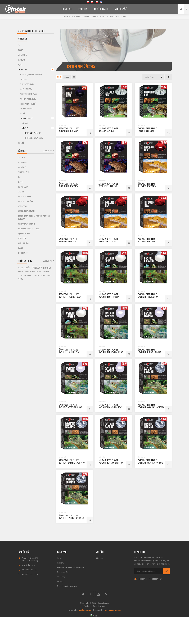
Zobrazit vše (47, 150)
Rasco (20, 248)
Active (20, 267)
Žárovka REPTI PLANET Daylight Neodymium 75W (149, 351)
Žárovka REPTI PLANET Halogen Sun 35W (108, 129)
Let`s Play (22, 157)
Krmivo (20, 271)
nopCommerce (85, 610)
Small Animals (23, 243)
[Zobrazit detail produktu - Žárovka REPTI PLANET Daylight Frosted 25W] (74, 322)
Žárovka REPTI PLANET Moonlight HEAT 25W (108, 185)
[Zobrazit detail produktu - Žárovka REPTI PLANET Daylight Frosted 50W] (153, 267)
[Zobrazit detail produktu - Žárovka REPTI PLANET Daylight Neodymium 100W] (113, 322)
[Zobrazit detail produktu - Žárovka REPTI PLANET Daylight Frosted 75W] (113, 267)
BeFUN (20, 181)
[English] (101, 2)
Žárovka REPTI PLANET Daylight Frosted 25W (69, 351)
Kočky (20, 50)
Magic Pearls (23, 206)
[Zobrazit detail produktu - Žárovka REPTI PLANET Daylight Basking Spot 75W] (113, 433)
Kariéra (60, 563)
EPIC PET (21, 191)
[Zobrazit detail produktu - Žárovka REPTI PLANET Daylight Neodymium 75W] (153, 322)
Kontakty (61, 576)
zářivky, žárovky (26, 118)
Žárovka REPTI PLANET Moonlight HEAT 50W (69, 185)
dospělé (27, 267)
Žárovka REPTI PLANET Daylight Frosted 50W (148, 295)
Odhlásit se (156, 579)
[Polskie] (97, 2)
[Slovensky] (92, 2)
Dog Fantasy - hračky (26, 211)
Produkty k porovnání (168, 77)
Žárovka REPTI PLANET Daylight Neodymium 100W (110, 351)
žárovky (25, 128)
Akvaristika (22, 55)
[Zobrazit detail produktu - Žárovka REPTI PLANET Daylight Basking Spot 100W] (74, 433)
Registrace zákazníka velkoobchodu (188, 11)
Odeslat (166, 571)
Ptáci (20, 64)
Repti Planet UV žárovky (33, 137)
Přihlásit (188, 6)
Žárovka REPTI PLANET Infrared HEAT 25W (147, 240)
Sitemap (99, 558)
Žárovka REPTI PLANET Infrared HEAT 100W (147, 185)
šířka (20, 279)
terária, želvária (26, 108)
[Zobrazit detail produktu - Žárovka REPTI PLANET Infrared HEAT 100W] (153, 156)
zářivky (25, 123)
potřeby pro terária (28, 98)
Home (65, 16)
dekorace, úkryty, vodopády (31, 74)
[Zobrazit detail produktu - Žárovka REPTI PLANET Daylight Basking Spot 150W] (153, 377)
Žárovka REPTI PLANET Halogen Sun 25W (147, 129)
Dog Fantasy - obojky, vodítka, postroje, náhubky (34, 217)
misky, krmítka (26, 89)
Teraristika (22, 69)
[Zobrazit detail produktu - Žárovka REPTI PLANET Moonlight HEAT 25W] (113, 156)
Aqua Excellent (24, 233)
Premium (36, 275)
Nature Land (23, 186)
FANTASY (37, 268)
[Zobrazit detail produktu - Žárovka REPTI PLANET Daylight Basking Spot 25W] (74, 488)
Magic (27, 271)
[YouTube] (98, 594)
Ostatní (21, 142)
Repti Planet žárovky (32, 133)
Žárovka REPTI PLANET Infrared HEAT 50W (108, 240)
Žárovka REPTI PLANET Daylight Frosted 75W (108, 295)
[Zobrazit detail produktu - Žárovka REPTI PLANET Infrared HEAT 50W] (113, 211)
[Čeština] (88, 2)
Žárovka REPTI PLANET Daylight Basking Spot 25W (71, 516)
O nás (59, 558)
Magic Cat (22, 238)
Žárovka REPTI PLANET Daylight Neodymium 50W (70, 406)
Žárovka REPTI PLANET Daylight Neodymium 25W (109, 406)
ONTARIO (46, 271)
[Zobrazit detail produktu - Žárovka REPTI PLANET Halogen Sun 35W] (113, 101)
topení (22, 113)
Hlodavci (21, 59)
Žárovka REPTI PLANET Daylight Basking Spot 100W (72, 461)
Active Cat (22, 167)
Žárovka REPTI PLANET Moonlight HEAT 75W (69, 129)
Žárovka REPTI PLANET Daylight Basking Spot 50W (150, 461)
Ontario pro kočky (25, 201)
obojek (38, 271)
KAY (19, 177)
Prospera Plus (24, 172)
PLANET (20, 275)
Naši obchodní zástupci (67, 586)
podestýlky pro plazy (28, 94)
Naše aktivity (63, 572)
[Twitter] (83, 594)
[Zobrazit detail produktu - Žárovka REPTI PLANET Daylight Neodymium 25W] (113, 377)
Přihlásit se (142, 579)
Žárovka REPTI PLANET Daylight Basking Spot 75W (110, 461)
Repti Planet (23, 252)
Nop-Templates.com (112, 610)
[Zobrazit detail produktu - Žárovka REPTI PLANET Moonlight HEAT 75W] (74, 101)
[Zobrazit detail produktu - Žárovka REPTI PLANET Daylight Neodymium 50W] (74, 377)
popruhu (27, 275)
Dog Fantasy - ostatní (26, 223)
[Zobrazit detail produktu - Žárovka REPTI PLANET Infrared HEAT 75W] (74, 211)
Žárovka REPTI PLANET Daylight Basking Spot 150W (151, 406)
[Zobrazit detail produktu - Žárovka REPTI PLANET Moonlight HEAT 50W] (74, 156)
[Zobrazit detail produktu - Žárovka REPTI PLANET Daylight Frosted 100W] (74, 267)
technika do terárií (27, 103)
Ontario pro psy (24, 196)
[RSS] (106, 594)
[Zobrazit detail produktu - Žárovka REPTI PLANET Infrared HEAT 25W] (153, 211)
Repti (48, 275)
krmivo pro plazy (27, 84)
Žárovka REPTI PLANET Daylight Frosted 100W (70, 295)
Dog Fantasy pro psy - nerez (29, 228)
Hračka (47, 267)
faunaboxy (24, 79)
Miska (32, 271)
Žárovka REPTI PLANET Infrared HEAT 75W (69, 240)
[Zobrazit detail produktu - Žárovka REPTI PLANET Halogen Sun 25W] (153, 101)
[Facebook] (91, 594)
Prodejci (61, 581)
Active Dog (22, 162)
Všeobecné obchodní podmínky (70, 567)
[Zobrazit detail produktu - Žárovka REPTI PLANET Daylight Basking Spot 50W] (153, 433)
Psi (19, 45)
